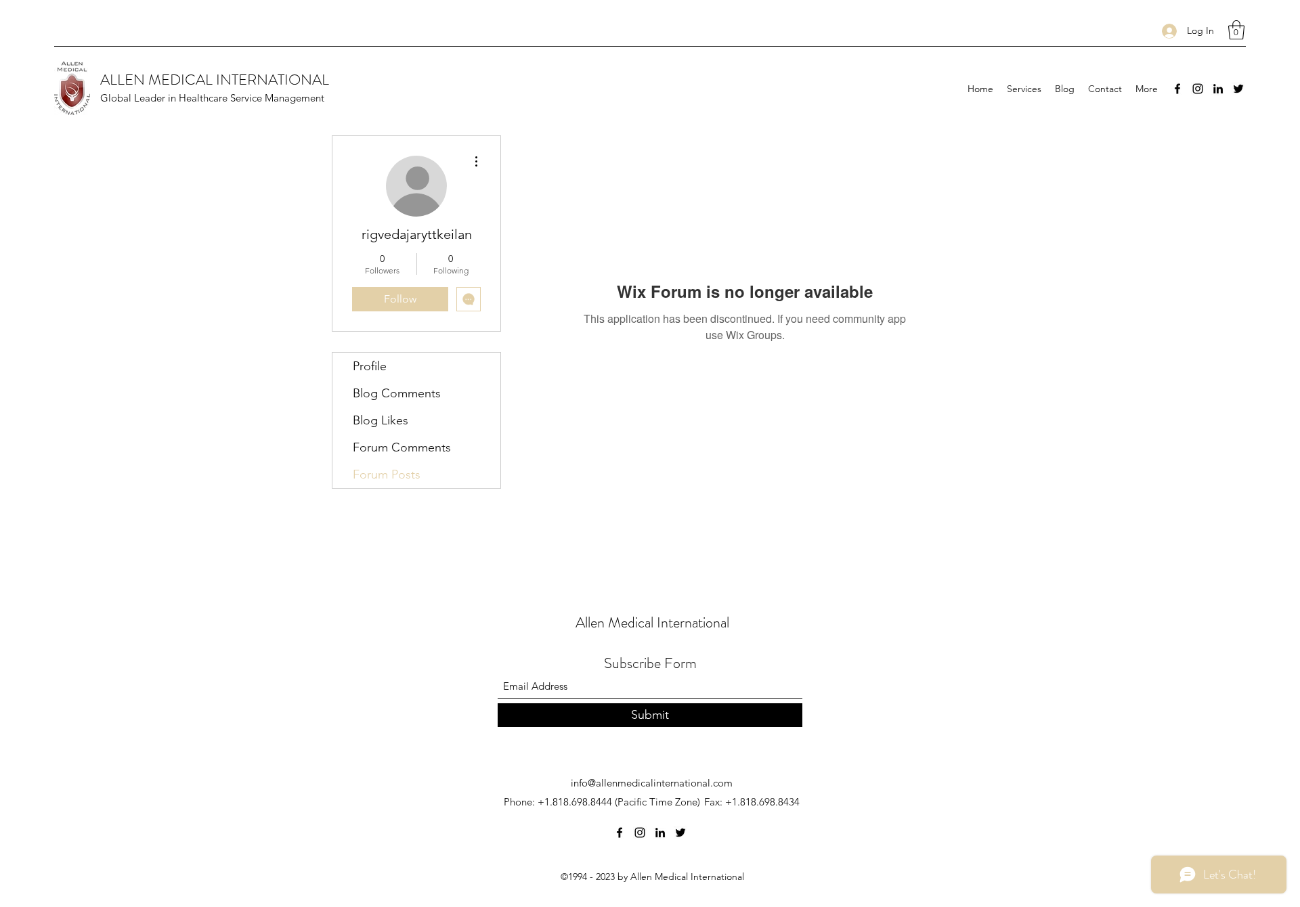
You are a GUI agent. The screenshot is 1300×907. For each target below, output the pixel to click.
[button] (1236, 30)
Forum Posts (386, 474)
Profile (370, 366)
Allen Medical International (652, 622)
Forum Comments (402, 447)
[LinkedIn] (1218, 88)
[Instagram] (1198, 88)
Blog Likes (380, 420)
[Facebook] (1177, 88)
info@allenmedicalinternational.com (652, 782)
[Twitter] (1238, 88)
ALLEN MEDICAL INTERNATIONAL (214, 79)
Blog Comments (397, 393)
